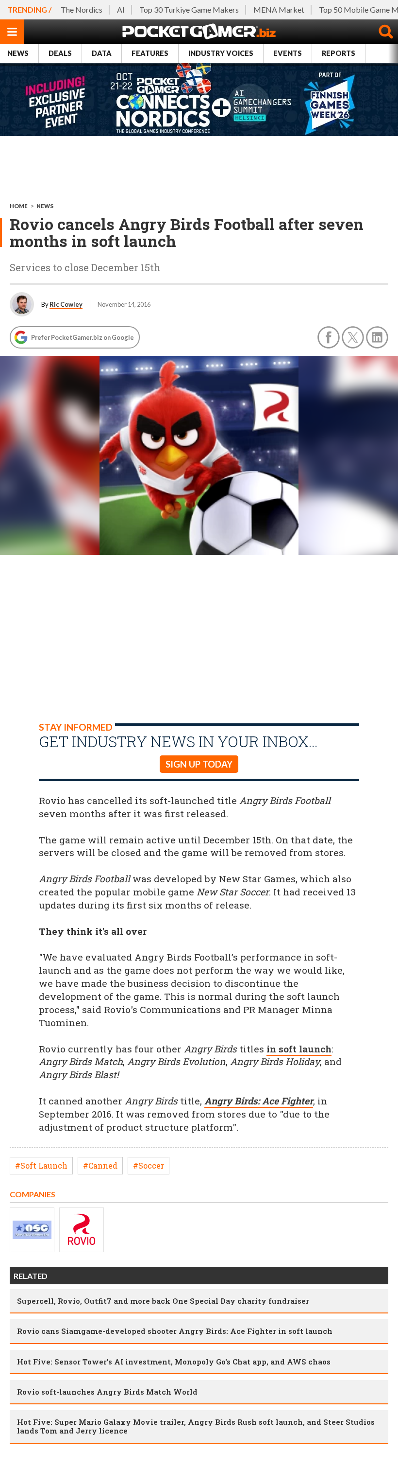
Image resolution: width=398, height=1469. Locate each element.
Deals (60, 53)
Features (150, 53)
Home (19, 206)
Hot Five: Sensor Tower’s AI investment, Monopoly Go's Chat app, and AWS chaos (174, 1361)
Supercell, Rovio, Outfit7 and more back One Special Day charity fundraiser (163, 1301)
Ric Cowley (66, 304)
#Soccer (148, 1165)
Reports (338, 53)
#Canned (100, 1165)
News (18, 53)
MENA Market (278, 9)
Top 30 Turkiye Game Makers (189, 9)
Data (102, 53)
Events (287, 53)
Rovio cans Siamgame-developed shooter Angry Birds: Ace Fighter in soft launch (174, 1331)
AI (121, 9)
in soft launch (299, 1049)
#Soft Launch (41, 1165)
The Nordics (81, 9)
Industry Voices (220, 53)
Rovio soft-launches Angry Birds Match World (107, 1392)
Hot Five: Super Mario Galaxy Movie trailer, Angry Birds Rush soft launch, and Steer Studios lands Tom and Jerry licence (196, 1426)
